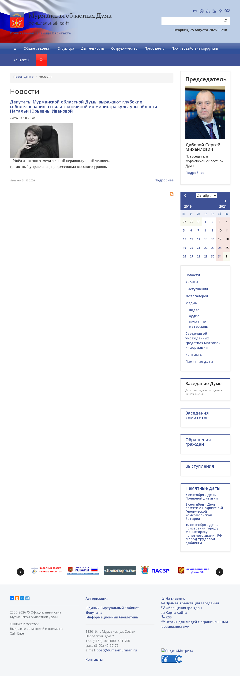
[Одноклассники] (17, 598)
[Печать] (201, 11)
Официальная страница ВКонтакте (40, 33)
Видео (194, 310)
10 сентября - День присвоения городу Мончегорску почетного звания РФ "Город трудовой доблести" (203, 533)
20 (191, 248)
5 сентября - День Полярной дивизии (201, 496)
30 (212, 256)
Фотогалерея (196, 296)
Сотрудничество (124, 48)
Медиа (191, 303)
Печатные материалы (199, 324)
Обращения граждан (183, 608)
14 (198, 239)
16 (212, 239)
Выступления (196, 289)
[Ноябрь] (225, 201)
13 (191, 239)
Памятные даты (199, 361)
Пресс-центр (155, 48)
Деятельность (92, 48)
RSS (168, 617)
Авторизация (97, 598)
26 (184, 256)
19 (184, 248)
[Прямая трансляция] (195, 11)
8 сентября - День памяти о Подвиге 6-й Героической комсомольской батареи (204, 511)
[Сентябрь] (185, 196)
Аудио (194, 316)
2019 (187, 206)
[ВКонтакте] (12, 598)
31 (219, 256)
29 (205, 256)
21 (198, 248)
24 (219, 248)
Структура (66, 48)
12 (184, 239)
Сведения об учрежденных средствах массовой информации (203, 340)
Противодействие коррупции (195, 48)
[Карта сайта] (208, 11)
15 (205, 239)
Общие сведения (37, 48)
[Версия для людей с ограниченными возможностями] (227, 11)
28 (198, 256)
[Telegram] (27, 598)
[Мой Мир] (22, 598)
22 (205, 248)
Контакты (21, 60)
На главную (175, 598)
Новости (192, 275)
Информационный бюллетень (112, 617)
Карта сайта (176, 612)
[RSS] (214, 11)
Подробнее (163, 180)
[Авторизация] (220, 11)
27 (191, 256)
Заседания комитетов (197, 415)
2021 (223, 206)
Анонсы (191, 282)
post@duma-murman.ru (117, 650)
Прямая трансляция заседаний (192, 603)
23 (212, 248)
